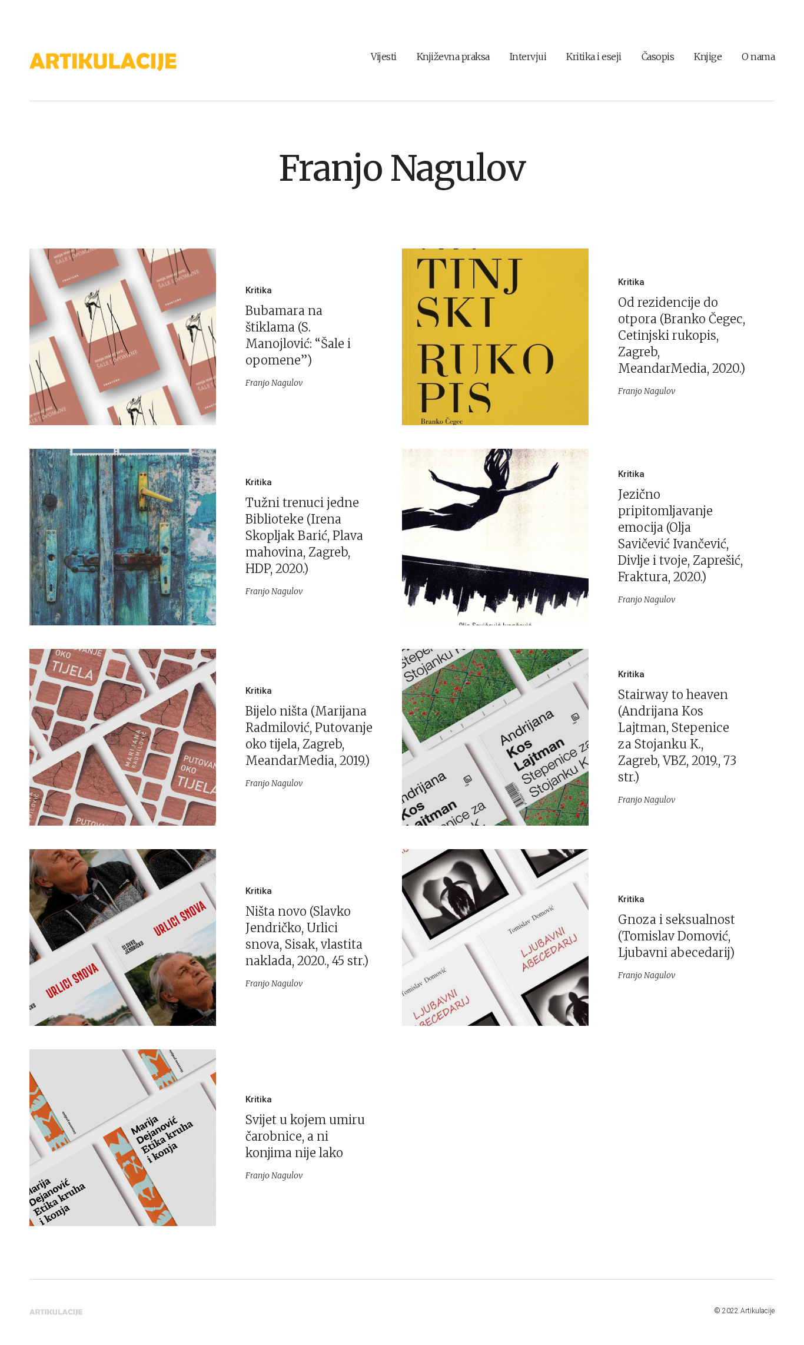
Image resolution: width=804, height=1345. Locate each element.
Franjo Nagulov (402, 168)
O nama (758, 56)
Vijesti (384, 56)
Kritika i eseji (594, 56)
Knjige (708, 56)
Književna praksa (453, 56)
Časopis (658, 56)
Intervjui (528, 56)
